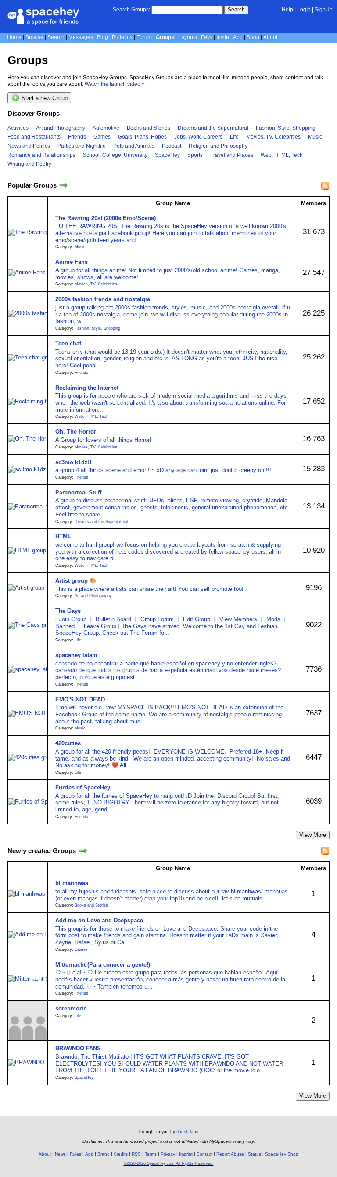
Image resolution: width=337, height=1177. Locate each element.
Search (236, 10)
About (270, 37)
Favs (206, 37)
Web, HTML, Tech (282, 155)
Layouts (187, 37)
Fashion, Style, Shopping (285, 128)
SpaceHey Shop (281, 1154)
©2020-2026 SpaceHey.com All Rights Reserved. (169, 1163)
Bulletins (122, 37)
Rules (75, 1154)
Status (254, 1154)
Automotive (106, 128)
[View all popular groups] (63, 185)
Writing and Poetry (29, 164)
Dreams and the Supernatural (213, 128)
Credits (121, 1154)
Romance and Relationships (41, 155)
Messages (80, 37)
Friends (77, 137)
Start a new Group (44, 98)
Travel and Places (231, 155)
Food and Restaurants (34, 137)
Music (315, 137)
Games (102, 137)
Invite (222, 37)
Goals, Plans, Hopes (142, 137)
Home (14, 37)
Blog (102, 37)
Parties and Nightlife (81, 146)
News (60, 1154)
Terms (151, 1154)
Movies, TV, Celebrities (273, 137)
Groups (165, 37)
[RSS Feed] (325, 186)
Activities (18, 128)
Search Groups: (131, 10)
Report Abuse (230, 1154)
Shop (253, 37)
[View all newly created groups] (83, 850)
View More (312, 835)
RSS (136, 1154)
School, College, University (115, 155)
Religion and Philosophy (218, 146)
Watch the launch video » (115, 84)
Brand (103, 1154)
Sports (195, 155)
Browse (34, 37)
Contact (204, 1154)
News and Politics (28, 146)
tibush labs (187, 1131)
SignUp (324, 10)
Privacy (168, 1154)
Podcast (171, 146)
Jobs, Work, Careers (198, 137)
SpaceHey (167, 155)
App (238, 37)
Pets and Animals (133, 146)
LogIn (304, 10)
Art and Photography (60, 128)
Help (287, 10)
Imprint (186, 1154)
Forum (144, 37)
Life (234, 137)
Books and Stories (148, 128)
